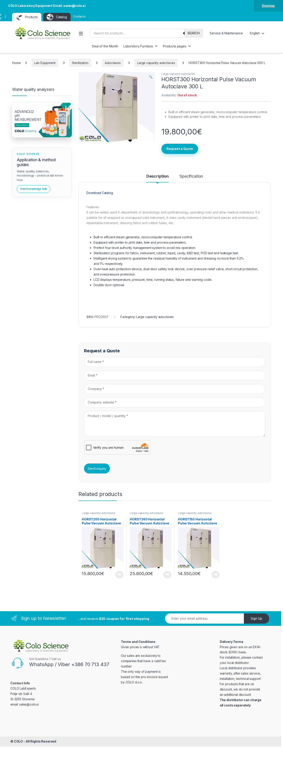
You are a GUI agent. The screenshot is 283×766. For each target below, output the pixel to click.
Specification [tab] (191, 176)
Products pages (174, 46)
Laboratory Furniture (138, 46)
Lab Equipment (44, 63)
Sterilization (80, 63)
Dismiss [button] (268, 6)
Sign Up (256, 618)
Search (193, 33)
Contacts (79, 16)
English (255, 33)
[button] (151, 77)
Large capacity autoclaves (156, 63)
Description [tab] (157, 176)
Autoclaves (113, 63)
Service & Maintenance (226, 33)
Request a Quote (179, 149)
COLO (18, 741)
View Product (117, 574)
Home (16, 63)
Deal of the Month (105, 46)
